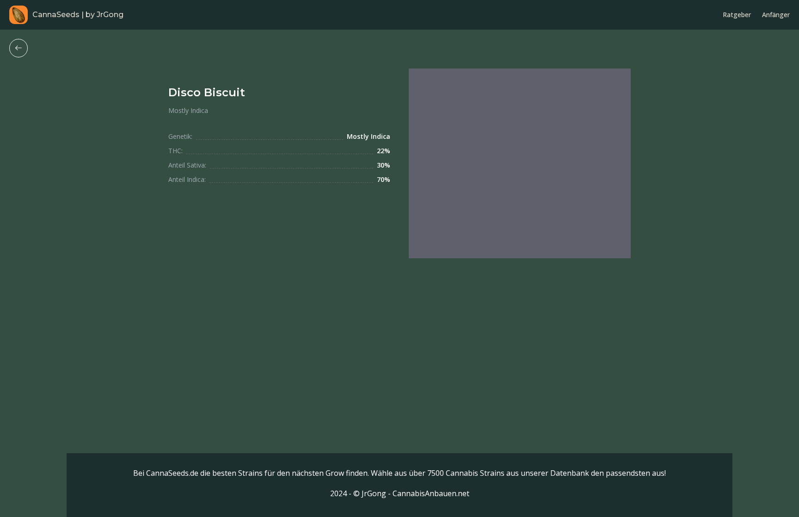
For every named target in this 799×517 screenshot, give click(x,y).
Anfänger (776, 14)
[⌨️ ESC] (18, 48)
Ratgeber (737, 14)
